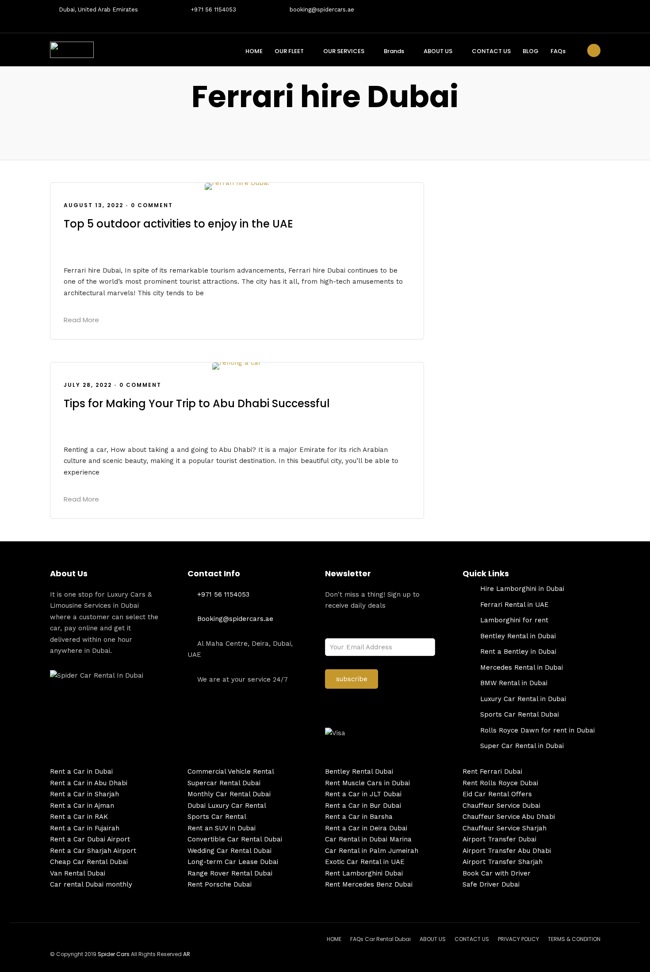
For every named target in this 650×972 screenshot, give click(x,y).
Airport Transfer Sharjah (503, 862)
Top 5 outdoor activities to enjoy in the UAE (178, 223)
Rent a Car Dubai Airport (90, 839)
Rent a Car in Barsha (359, 817)
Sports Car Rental (216, 817)
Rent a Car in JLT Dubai (363, 794)
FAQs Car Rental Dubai (380, 939)
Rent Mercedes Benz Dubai (369, 884)
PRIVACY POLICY (518, 939)
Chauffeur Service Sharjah (505, 828)
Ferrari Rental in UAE (514, 605)
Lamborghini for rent (514, 620)
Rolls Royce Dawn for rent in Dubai (537, 730)
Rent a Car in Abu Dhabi (88, 783)
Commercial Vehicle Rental (230, 771)
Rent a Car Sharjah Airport (93, 851)
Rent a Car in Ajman (82, 806)
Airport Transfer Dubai (499, 839)
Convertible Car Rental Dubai (234, 839)
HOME (254, 51)
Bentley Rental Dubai (359, 771)
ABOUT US (438, 51)
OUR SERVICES (343, 51)
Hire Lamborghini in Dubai (522, 589)
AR (186, 954)
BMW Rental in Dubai (513, 683)
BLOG (531, 51)
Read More (81, 319)
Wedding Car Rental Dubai (229, 851)
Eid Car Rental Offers (497, 794)
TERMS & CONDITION (574, 939)
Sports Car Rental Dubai (519, 714)
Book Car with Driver (497, 873)
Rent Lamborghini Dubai (364, 873)
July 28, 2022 (88, 385)
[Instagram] (597, 16)
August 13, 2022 (93, 205)
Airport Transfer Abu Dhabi (507, 851)
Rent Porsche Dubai (219, 884)
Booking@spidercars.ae (235, 619)
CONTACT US (491, 51)
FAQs (558, 51)
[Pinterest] (583, 16)
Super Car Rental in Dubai (522, 746)
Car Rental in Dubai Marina (368, 839)
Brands (394, 51)
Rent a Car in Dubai (81, 771)
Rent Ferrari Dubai (492, 771)
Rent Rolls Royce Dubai (500, 783)
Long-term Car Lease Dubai (232, 862)
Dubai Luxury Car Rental (226, 806)
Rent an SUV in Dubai (221, 828)
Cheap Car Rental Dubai (89, 862)
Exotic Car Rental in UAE (365, 862)
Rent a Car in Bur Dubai (363, 806)
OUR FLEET (289, 51)
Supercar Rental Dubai (223, 783)
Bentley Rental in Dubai (518, 636)
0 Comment (152, 205)
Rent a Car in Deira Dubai (366, 828)
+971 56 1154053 (213, 9)
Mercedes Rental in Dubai (521, 667)
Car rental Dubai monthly (91, 884)
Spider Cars (114, 954)
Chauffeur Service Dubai (501, 806)
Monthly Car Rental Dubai (229, 794)
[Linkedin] (569, 16)
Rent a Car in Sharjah (84, 794)
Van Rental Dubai (77, 873)
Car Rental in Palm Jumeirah (371, 851)
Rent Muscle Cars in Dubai (367, 783)
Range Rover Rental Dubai (229, 873)
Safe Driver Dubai (491, 884)
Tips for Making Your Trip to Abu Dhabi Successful (197, 403)
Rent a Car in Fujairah (84, 828)
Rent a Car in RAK (79, 817)
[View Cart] (593, 50)
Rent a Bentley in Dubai (518, 652)
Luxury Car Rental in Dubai (523, 699)
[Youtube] (541, 16)
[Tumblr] (555, 16)
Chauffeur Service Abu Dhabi (509, 817)
